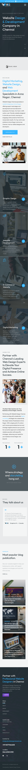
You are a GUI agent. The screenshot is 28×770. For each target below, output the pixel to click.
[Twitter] (7, 755)
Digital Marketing (12, 81)
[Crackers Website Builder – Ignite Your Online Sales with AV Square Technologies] (14, 592)
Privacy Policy (6, 732)
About (4, 705)
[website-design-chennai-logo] (6, 5)
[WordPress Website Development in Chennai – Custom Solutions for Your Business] (14, 619)
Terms (4, 730)
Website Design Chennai (14, 767)
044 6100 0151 (8, 752)
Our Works (5, 724)
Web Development (10, 89)
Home (4, 702)
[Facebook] (3, 755)
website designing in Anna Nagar (12, 104)
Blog (4, 727)
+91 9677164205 (9, 745)
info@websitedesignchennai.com (12, 741)
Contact (5, 713)
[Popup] (14, 467)
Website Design (11, 84)
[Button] (23, 199)
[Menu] (25, 4)
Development (6, 711)
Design (4, 708)
